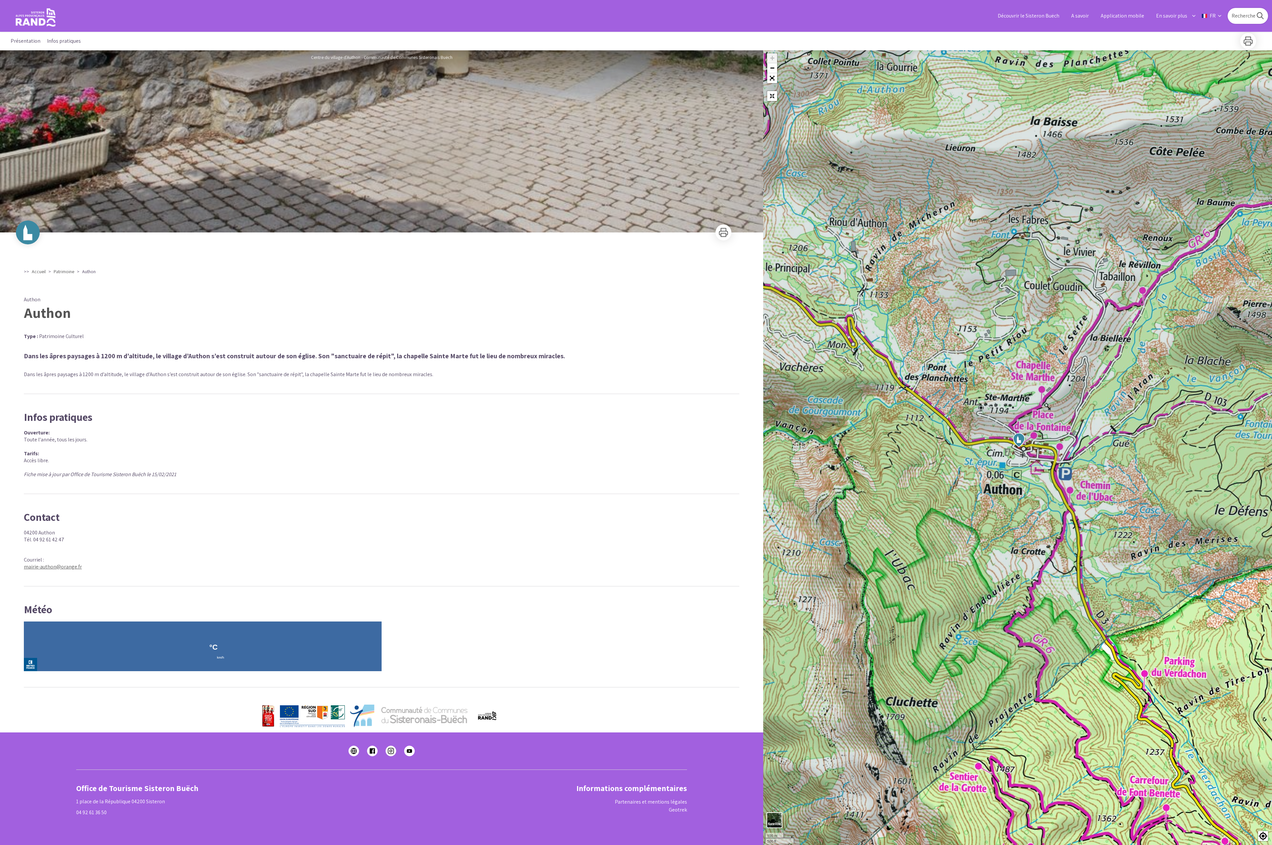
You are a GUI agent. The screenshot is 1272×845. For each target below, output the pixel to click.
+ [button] (772, 58)
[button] (772, 78)
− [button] (772, 68)
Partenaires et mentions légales (651, 801)
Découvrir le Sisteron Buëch (1028, 15)
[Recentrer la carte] (772, 96)
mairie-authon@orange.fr (53, 566)
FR (1213, 15)
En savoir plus (1171, 15)
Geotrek (678, 809)
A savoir (1080, 15)
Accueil (39, 271)
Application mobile (1122, 15)
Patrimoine (64, 271)
